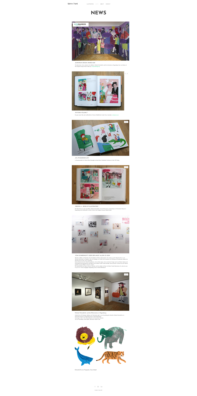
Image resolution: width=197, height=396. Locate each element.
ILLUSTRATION (90, 4)
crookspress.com (115, 115)
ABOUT (102, 4)
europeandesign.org (96, 66)
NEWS (96, 4)
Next (127, 73)
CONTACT (108, 4)
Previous (125, 73)
